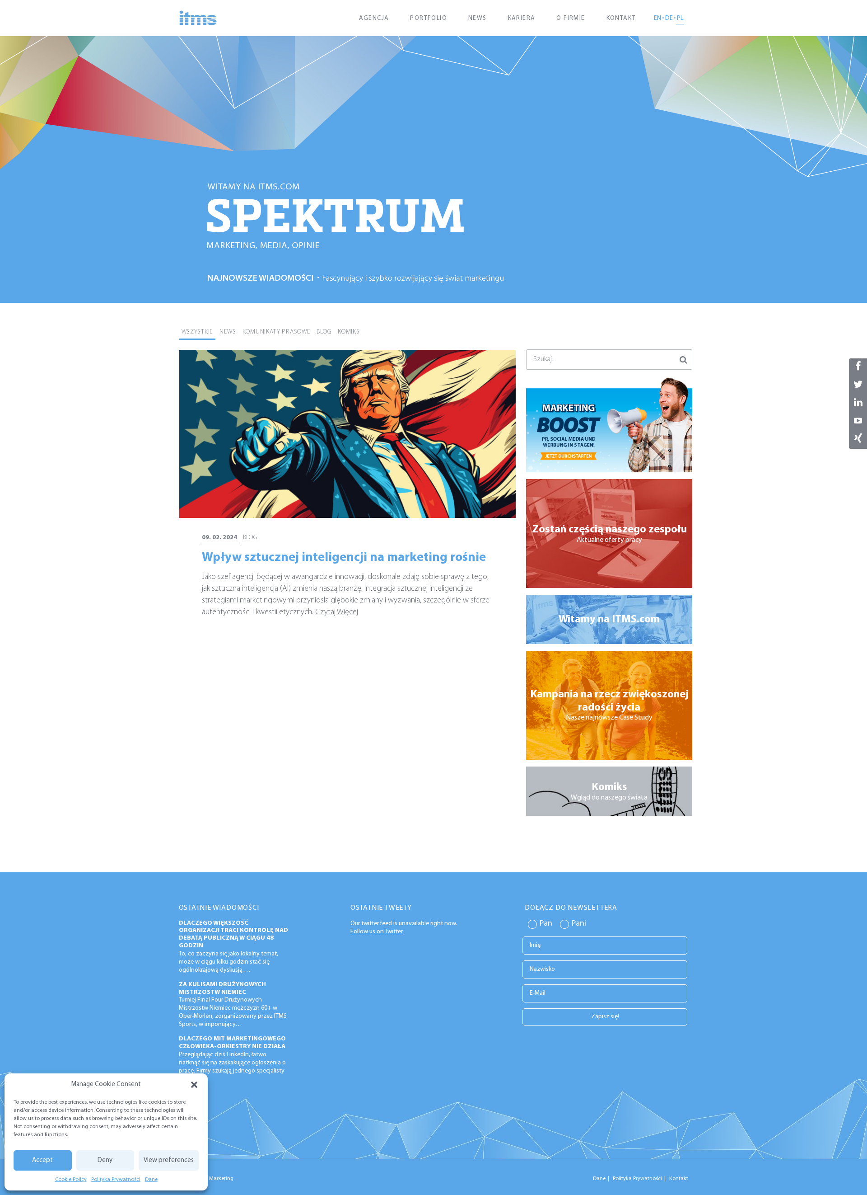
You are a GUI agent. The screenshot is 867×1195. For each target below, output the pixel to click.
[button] (194, 1084)
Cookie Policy (71, 1179)
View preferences (169, 1160)
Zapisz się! (605, 1016)
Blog (324, 332)
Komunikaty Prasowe (276, 332)
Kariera (522, 18)
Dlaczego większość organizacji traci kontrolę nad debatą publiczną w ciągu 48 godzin (233, 934)
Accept (42, 1160)
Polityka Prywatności (115, 1179)
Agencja (374, 18)
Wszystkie (197, 332)
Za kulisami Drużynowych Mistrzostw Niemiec (222, 988)
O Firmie (570, 18)
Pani (579, 924)
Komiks (348, 332)
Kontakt (621, 18)
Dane (151, 1179)
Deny (105, 1160)
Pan (546, 924)
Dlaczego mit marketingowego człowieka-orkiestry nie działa (232, 1042)
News (477, 18)
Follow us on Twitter (376, 931)
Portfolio (428, 18)
